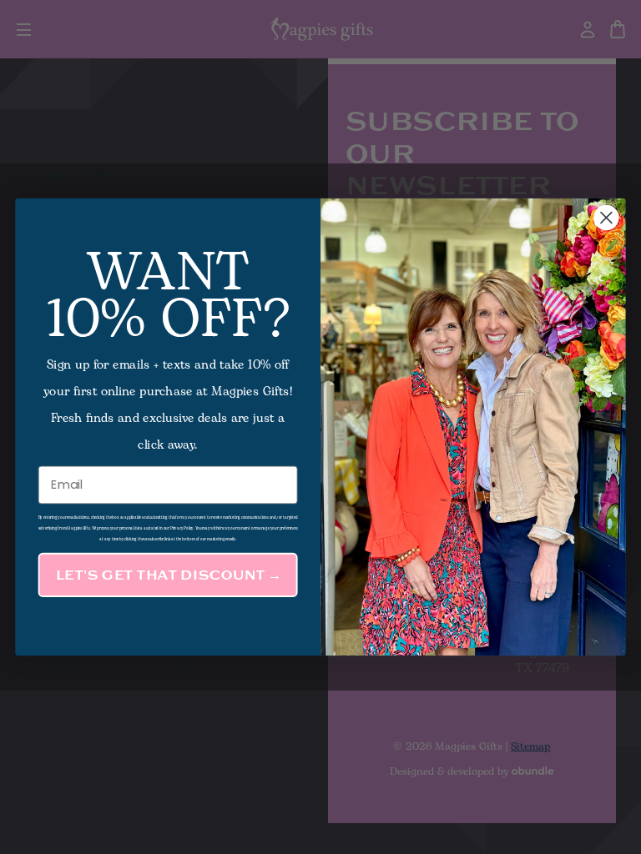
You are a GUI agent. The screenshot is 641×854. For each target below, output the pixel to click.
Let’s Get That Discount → (168, 574)
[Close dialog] (606, 217)
